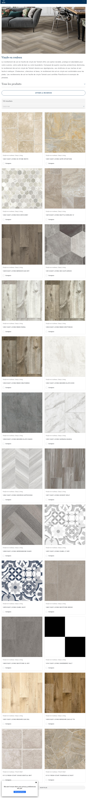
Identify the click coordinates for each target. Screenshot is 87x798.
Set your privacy (20, 792)
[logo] (18, 2)
